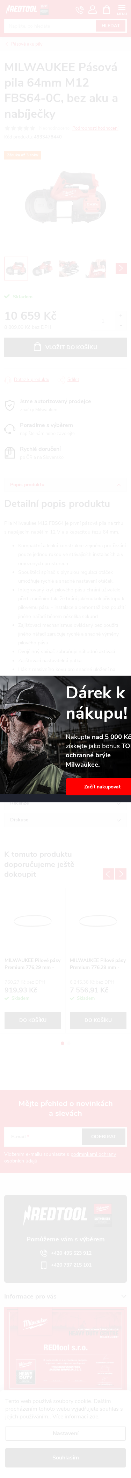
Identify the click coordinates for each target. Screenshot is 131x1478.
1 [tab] (62, 1043)
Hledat (111, 26)
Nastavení (66, 1433)
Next (120, 874)
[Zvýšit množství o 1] (120, 316)
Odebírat (103, 1136)
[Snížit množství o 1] (120, 325)
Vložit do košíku (71, 347)
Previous (108, 874)
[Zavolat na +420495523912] (79, 9)
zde (93, 1417)
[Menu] (121, 9)
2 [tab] (69, 1043)
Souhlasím (65, 1458)
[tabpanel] (33, 960)
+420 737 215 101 (71, 1265)
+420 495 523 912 (71, 1253)
